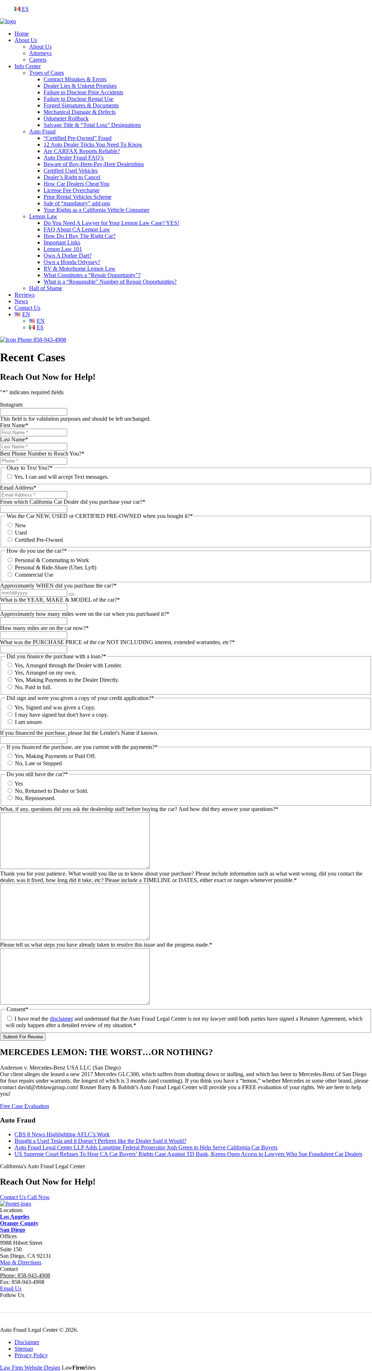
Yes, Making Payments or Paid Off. (55, 756)
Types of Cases (46, 73)
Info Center (28, 66)
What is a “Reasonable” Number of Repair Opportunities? (110, 282)
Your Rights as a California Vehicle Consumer (96, 210)
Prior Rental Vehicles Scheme (78, 197)
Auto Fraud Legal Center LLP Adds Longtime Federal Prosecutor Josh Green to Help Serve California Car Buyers (146, 1147)
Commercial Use (34, 575)
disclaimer (61, 1019)
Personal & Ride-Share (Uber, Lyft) (55, 567)
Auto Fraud (42, 131)
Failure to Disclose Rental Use (78, 99)
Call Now (38, 1197)
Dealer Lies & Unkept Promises (80, 86)
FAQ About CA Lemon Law (77, 229)
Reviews (25, 295)
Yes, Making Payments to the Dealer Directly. (67, 680)
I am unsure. (29, 722)
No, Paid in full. (33, 687)
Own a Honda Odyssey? (72, 262)
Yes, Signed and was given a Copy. (55, 707)
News (21, 301)
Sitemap (24, 1349)
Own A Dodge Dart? (68, 255)
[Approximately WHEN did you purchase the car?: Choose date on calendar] (71, 594)
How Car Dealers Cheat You (76, 184)
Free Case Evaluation (24, 1106)
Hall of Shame (45, 288)
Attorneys (40, 53)
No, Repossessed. (35, 798)
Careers (37, 60)
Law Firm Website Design (30, 1367)
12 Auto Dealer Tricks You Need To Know (93, 144)
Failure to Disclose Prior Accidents (83, 92)
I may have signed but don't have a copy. (61, 715)
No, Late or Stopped (38, 763)
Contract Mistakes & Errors (75, 79)
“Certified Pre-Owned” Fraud (78, 138)
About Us (26, 40)
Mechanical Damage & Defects (80, 112)
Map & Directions (20, 1262)
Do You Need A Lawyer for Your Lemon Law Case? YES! (111, 223)
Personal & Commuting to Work (52, 560)
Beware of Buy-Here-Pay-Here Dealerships (94, 164)
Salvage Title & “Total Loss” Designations (92, 125)
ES (24, 9)
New (20, 525)
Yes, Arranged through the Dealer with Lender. (68, 665)
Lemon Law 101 (63, 249)
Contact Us (27, 308)
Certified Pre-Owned (39, 540)
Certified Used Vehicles (71, 171)
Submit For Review (23, 1036)
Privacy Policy (31, 1355)
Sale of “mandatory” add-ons (77, 203)
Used (21, 533)
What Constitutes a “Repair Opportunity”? (92, 275)
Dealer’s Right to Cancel (72, 177)
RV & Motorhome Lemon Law (80, 268)
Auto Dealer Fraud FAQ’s (74, 158)
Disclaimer (27, 1342)
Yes (19, 784)
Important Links (62, 242)
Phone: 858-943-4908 (25, 1275)
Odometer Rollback (66, 118)
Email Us (10, 1288)
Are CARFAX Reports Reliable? (82, 151)
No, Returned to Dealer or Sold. (51, 791)
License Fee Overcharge (72, 190)
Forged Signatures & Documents (81, 105)
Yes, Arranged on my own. (45, 673)
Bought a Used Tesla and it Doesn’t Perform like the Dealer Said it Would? (100, 1141)
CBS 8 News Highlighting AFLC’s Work (62, 1134)
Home (22, 33)
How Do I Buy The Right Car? (80, 236)
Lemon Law (43, 216)
